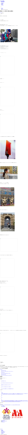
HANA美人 (2, 433)
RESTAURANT (2, 2)
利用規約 (2, 430)
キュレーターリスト (3, 431)
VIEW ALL (1, 369)
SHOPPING (2, 3)
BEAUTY (2, 4)
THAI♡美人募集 (3, 432)
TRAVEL (1, 12)
